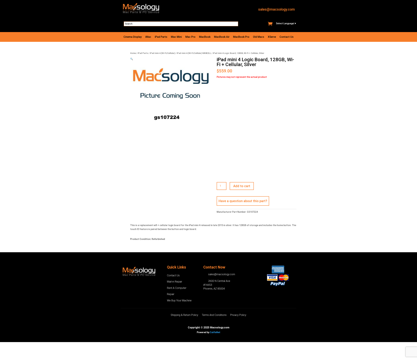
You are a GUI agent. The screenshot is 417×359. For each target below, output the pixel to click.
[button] (131, 59)
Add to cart (241, 186)
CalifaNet (215, 332)
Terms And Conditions (214, 315)
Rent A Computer (176, 288)
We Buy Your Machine (179, 300)
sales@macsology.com (276, 9)
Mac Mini (176, 37)
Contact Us (287, 37)
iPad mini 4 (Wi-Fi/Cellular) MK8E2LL (194, 53)
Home (133, 53)
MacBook (204, 37)
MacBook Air (222, 37)
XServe (272, 37)
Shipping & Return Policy (184, 315)
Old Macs (258, 37)
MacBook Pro (241, 37)
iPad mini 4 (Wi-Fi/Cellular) (162, 53)
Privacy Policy (238, 315)
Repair (170, 294)
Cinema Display (132, 37)
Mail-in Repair (174, 281)
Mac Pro (190, 37)
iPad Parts (161, 37)
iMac (148, 37)
